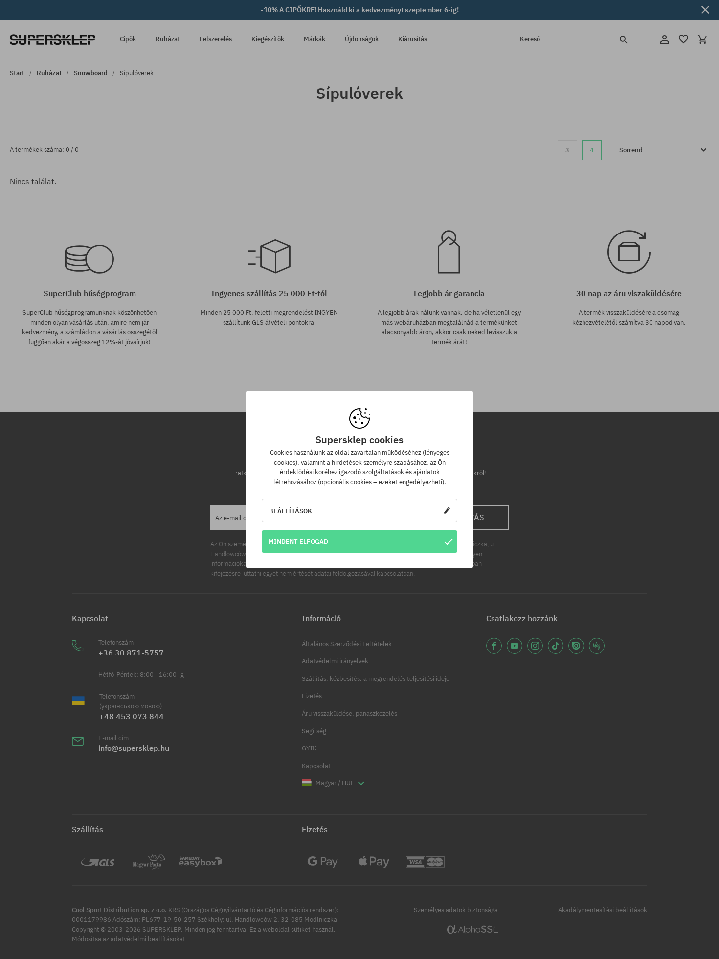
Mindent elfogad (298, 541)
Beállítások (290, 510)
